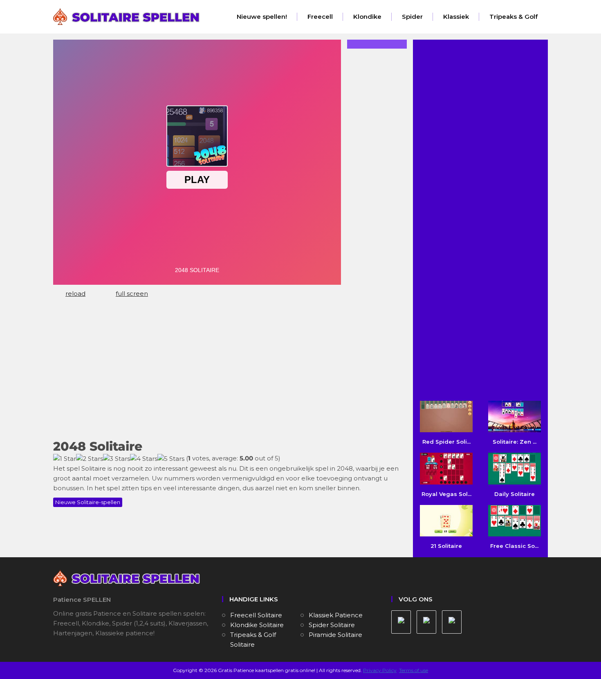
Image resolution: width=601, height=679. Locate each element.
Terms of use (413, 670)
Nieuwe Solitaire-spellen (87, 502)
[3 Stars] (116, 459)
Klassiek (456, 16)
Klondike (367, 16)
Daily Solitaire (514, 494)
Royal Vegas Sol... (446, 494)
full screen (132, 293)
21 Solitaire (446, 546)
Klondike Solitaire (257, 625)
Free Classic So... (514, 546)
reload (75, 293)
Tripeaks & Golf (513, 16)
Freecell (320, 16)
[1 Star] (64, 459)
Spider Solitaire (332, 625)
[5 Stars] (170, 459)
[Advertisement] (227, 372)
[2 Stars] (89, 459)
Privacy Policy (380, 670)
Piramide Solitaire (335, 635)
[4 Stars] (143, 459)
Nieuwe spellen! (262, 16)
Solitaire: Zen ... (514, 441)
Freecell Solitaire (256, 615)
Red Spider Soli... (446, 441)
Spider (412, 16)
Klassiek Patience (336, 615)
